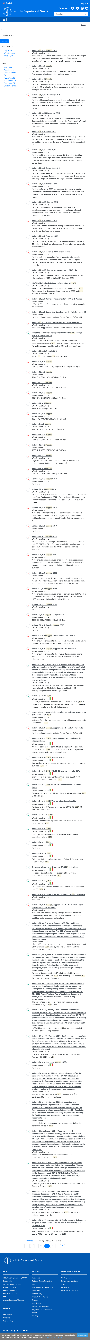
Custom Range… (11, 86)
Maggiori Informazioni (54, 1337)
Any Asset (8, 50)
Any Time (8, 67)
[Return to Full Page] (2, 29)
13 (42, 1246)
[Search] (85, 14)
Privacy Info (7, 1314)
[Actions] (4, 3)
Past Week (10, 78)
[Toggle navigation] (4, 19)
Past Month (10, 80)
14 (48, 1246)
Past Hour (9, 70)
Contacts (6, 1317)
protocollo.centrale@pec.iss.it (14, 1300)
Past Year (9, 83)
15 (53, 1246)
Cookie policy (8, 1320)
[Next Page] (68, 1246)
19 (63, 1246)
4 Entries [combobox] (29, 1241)
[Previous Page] (27, 1246)
